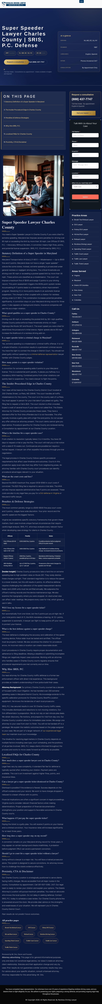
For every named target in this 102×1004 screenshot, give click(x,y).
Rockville (75, 346)
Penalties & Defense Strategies (17, 118)
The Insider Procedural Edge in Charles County (23, 110)
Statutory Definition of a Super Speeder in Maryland (24, 102)
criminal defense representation (44, 354)
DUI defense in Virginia (49, 493)
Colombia (75, 379)
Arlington (75, 330)
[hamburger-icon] (81, 1)
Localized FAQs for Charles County (18, 134)
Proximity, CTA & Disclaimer (16, 142)
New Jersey (76, 355)
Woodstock (76, 371)
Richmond (76, 338)
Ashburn (75, 322)
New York (75, 363)
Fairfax (74, 314)
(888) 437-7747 (82, 99)
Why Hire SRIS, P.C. (13, 126)
